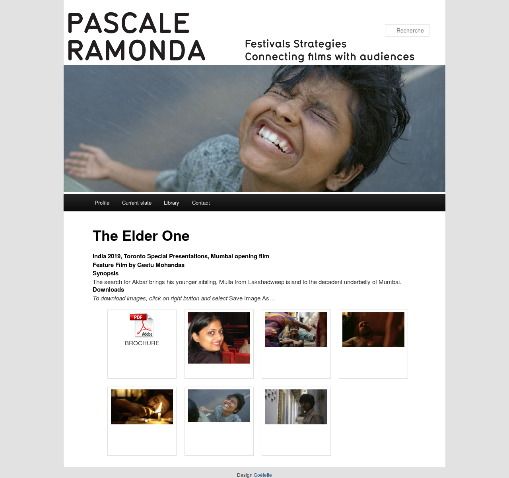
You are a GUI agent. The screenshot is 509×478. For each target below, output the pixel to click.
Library (171, 202)
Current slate (137, 202)
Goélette (263, 474)
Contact (201, 202)
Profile (102, 202)
